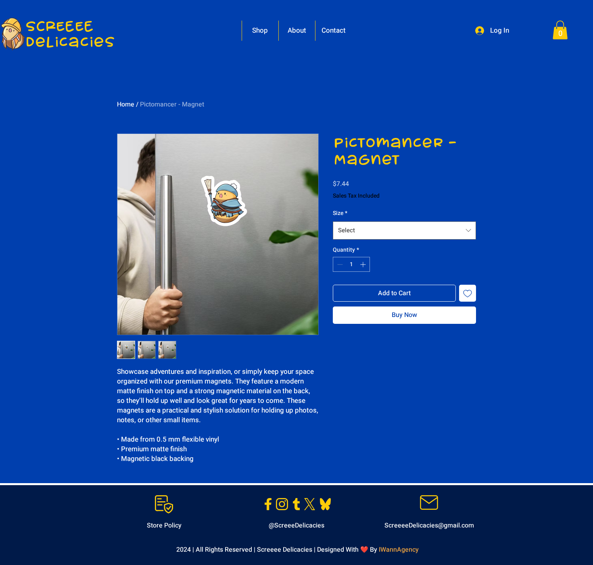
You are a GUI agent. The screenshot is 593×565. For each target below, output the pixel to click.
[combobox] (404, 230)
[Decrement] (339, 264)
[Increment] (364, 264)
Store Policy (164, 525)
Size (340, 213)
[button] (560, 30)
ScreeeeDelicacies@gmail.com (429, 525)
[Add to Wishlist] (467, 293)
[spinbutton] (351, 264)
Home (125, 104)
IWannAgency (399, 550)
